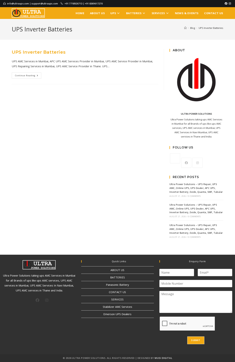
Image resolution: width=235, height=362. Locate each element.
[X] (175, 158)
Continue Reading (28, 74)
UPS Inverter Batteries (211, 28)
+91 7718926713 (73, 3)
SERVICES (117, 299)
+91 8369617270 (94, 3)
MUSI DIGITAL (163, 358)
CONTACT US (117, 292)
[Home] (185, 28)
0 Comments (194, 196)
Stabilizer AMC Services (117, 307)
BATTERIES (117, 277)
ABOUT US (117, 270)
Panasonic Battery (117, 284)
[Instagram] (230, 3)
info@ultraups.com (18, 3)
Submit (195, 340)
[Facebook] (226, 3)
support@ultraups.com (44, 3)
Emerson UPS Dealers (117, 314)
